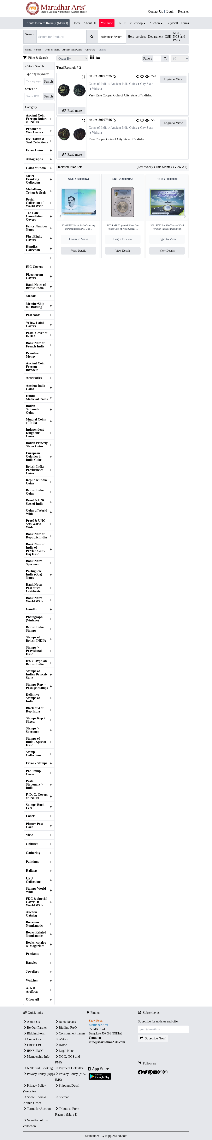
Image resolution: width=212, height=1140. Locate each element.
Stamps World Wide (36, 890)
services (141, 36)
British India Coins (35, 492)
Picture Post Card (34, 825)
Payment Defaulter (71, 1068)
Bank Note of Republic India (36, 535)
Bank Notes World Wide (34, 599)
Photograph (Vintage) (34, 618)
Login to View (173, 79)
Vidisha (97, 88)
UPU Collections (33, 880)
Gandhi (31, 609)
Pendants (32, 953)
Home (63, 1045)
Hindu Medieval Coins (37, 397)
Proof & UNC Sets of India (36, 502)
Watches (32, 980)
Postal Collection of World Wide (34, 203)
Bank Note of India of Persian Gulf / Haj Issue (35, 549)
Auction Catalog (31, 914)
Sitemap (64, 1097)
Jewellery (32, 971)
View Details (78, 250)
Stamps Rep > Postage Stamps (37, 686)
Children (32, 844)
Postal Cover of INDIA (36, 334)
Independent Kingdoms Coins (35, 433)
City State (146, 83)
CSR (168, 36)
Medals (31, 296)
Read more (74, 110)
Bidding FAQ (68, 1027)
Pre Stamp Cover (33, 772)
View (29, 835)
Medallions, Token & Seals (36, 191)
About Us (33, 1021)
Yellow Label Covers (35, 324)
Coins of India (36, 168)
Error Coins (34, 150)
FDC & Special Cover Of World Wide (36, 902)
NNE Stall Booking (40, 1068)
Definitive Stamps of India (33, 698)
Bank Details (67, 1021)
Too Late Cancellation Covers (34, 216)
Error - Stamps (36, 763)
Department (155, 36)
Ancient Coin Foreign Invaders (35, 367)
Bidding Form (36, 1033)
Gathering (33, 852)
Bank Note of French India (35, 344)
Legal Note (66, 1050)
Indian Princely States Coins (37, 444)
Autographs (34, 159)
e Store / (38, 49)
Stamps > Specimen (32, 730)
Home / (29, 49)
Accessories (34, 378)
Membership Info (38, 1056)
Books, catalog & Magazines (36, 944)
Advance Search (111, 36)
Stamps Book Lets (35, 806)
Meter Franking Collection (33, 179)
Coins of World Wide (36, 512)
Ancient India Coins (35, 387)
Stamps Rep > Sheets (36, 720)
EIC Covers (34, 266)
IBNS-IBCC (35, 1050)
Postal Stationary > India (34, 784)
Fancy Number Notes (36, 228)
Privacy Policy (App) (41, 1074)
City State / (91, 49)
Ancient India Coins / (73, 49)
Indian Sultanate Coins (32, 409)
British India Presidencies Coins (35, 470)
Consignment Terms (72, 1033)
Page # (147, 58)
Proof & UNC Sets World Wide (36, 524)
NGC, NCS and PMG (179, 36)
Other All (32, 999)
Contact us (34, 1039)
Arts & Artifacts (32, 990)
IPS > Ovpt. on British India (36, 662)
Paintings (32, 861)
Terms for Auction (39, 1108)
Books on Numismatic (34, 924)
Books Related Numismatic (36, 934)
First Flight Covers (34, 238)
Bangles (31, 962)
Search (48, 81)
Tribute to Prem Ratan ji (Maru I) (46, 23)
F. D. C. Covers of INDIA (37, 796)
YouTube (107, 23)
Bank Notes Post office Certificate (34, 588)
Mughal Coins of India (36, 421)
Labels (30, 816)
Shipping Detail (69, 1085)
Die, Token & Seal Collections (37, 140)
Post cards (33, 315)
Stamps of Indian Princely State (37, 674)
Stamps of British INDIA (36, 639)
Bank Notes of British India (36, 286)
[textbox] (112, 1036)
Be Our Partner (37, 1027)
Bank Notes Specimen (34, 562)
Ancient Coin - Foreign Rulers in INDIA (36, 119)
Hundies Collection (33, 248)
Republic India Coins (36, 481)
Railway (31, 870)
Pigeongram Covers (34, 276)
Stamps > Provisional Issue (34, 651)
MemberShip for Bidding (35, 305)
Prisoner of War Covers (34, 130)
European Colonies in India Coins (34, 456)
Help (131, 36)
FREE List (34, 1045)
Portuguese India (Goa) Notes (34, 574)
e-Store (63, 1039)
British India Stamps (35, 629)
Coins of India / (53, 49)
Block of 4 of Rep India (34, 709)
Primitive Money (32, 355)
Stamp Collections (33, 753)
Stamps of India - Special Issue (36, 742)
